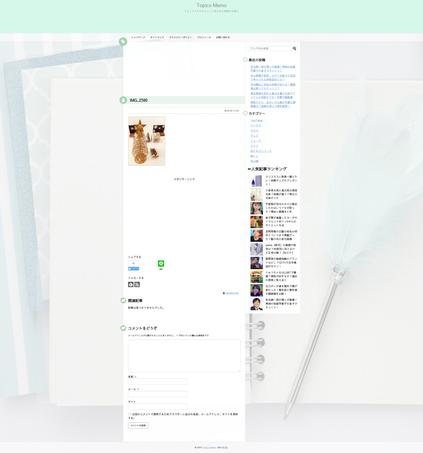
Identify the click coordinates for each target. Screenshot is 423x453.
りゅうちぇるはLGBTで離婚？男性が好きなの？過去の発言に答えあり (281, 276)
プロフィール (204, 37)
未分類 (254, 161)
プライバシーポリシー (180, 37)
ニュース (255, 140)
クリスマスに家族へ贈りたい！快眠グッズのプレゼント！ (281, 180)
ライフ (254, 146)
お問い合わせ (223, 37)
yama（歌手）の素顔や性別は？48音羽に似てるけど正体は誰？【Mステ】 (281, 248)
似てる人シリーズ (261, 151)
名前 (132, 376)
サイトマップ (157, 37)
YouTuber (256, 120)
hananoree (232, 293)
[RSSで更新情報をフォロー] (137, 284)
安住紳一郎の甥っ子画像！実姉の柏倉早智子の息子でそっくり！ (272, 68)
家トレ (254, 156)
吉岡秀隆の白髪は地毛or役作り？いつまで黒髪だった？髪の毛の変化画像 (281, 235)
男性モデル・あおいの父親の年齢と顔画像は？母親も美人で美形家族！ (272, 104)
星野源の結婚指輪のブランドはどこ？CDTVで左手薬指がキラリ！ (281, 262)
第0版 (225, 447)
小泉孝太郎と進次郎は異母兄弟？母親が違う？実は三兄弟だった (281, 194)
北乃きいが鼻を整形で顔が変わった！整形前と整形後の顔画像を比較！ (281, 289)
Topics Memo (211, 5)
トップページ (138, 37)
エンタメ (255, 125)
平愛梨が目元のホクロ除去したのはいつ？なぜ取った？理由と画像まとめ (281, 207)
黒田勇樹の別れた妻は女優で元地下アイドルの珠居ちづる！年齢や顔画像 (272, 95)
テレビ (254, 135)
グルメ (254, 130)
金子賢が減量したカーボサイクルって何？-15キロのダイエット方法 (281, 221)
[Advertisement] (184, 68)
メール (133, 389)
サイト (132, 401)
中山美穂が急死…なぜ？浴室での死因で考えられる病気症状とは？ (272, 77)
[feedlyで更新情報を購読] (131, 284)
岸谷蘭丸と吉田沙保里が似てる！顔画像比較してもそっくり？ (272, 86)
